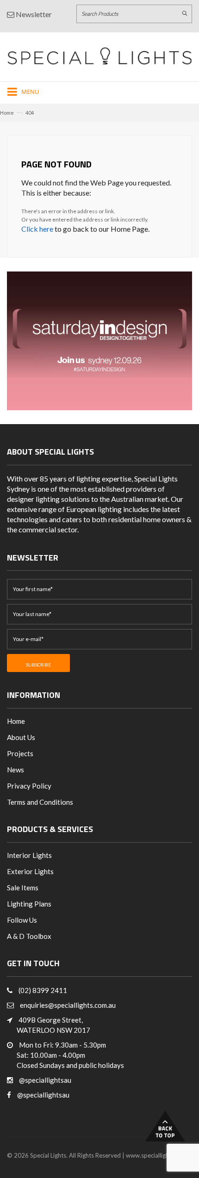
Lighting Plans (29, 904)
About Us (21, 737)
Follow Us (22, 920)
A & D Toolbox (29, 936)
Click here (37, 228)
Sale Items (22, 887)
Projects (20, 753)
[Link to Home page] (99, 55)
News (15, 769)
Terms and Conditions (40, 802)
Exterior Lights (30, 871)
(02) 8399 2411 (43, 990)
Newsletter (33, 14)
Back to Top (165, 1125)
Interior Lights (29, 855)
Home (7, 113)
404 (29, 113)
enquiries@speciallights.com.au (68, 1005)
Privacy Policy (29, 786)
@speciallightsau (45, 1080)
